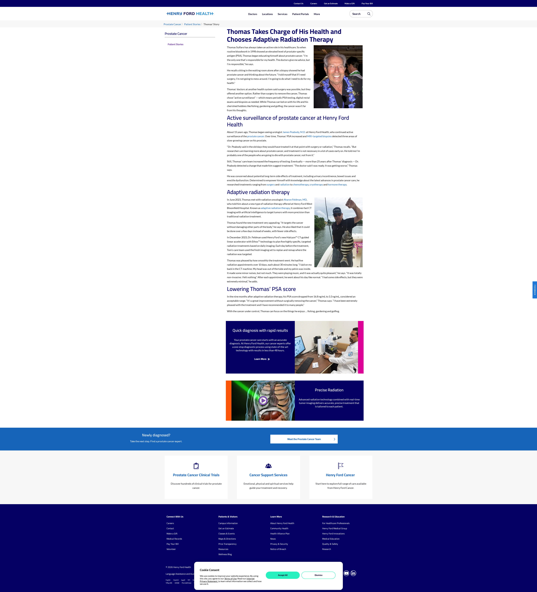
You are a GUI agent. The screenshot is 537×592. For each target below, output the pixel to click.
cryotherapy (316, 184)
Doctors (252, 14)
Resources (223, 549)
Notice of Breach (278, 549)
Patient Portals (300, 14)
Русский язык (186, 583)
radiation (285, 184)
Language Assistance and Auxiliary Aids (184, 574)
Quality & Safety (330, 544)
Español (176, 580)
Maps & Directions (227, 539)
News (273, 539)
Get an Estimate (331, 3)
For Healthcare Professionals (335, 523)
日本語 (177, 583)
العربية (183, 580)
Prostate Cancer (172, 24)
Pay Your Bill (367, 3)
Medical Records (174, 539)
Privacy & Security (279, 544)
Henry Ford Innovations (333, 533)
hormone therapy (337, 184)
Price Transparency (227, 544)
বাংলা (189, 580)
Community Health (279, 528)
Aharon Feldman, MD (295, 199)
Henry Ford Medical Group (334, 528)
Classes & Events (226, 533)
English (168, 580)
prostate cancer (255, 136)
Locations (267, 14)
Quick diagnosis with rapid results (260, 330)
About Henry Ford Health (282, 523)
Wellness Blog (225, 554)
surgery (271, 184)
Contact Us (298, 3)
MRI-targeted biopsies (319, 136)
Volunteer (171, 549)
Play (263, 400)
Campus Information (228, 523)
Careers (313, 3)
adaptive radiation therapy (275, 208)
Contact (170, 528)
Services (282, 14)
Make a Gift (350, 3)
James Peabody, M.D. (294, 132)
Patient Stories (192, 24)
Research (326, 549)
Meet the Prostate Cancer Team (304, 439)
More (317, 14)
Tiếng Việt (169, 583)
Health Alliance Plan (280, 533)
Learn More (260, 359)
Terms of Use (230, 578)
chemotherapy (301, 184)
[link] (201, 13)
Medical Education (331, 539)
